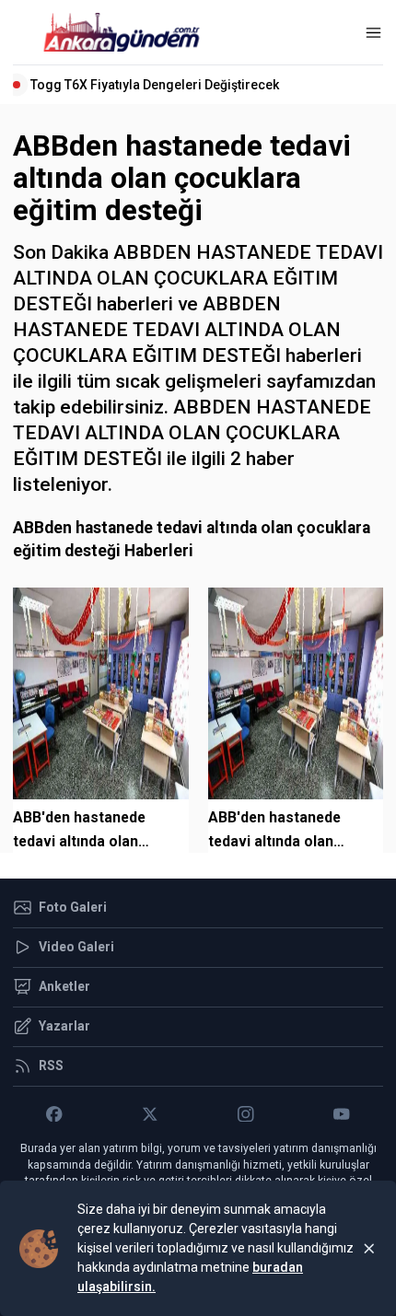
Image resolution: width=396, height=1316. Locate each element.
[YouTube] (341, 1114)
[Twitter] (150, 1114)
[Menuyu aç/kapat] (373, 32)
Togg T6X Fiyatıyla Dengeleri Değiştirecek (154, 84)
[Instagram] (245, 1114)
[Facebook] (54, 1114)
